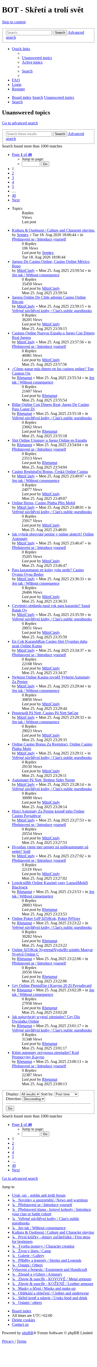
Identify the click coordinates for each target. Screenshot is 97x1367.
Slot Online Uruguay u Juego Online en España (49, 440)
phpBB (27, 1333)
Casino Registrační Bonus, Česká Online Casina (50, 471)
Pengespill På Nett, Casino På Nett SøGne (45, 713)
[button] (22, 154)
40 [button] (14, 195)
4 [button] (13, 182)
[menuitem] (37, 58)
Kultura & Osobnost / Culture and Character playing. (53, 230)
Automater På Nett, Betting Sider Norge (43, 780)
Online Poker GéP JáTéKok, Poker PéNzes (46, 918)
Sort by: (47, 1094)
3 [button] (13, 178)
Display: (13, 1094)
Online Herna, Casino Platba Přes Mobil (43, 503)
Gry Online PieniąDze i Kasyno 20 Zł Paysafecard (52, 985)
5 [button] (13, 186)
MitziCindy (26, 270)
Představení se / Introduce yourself (39, 239)
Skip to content (14, 22)
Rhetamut (24, 378)
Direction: (14, 1099)
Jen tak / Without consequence (35, 275)
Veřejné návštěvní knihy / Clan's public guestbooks (52, 311)
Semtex (23, 235)
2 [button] (13, 173)
